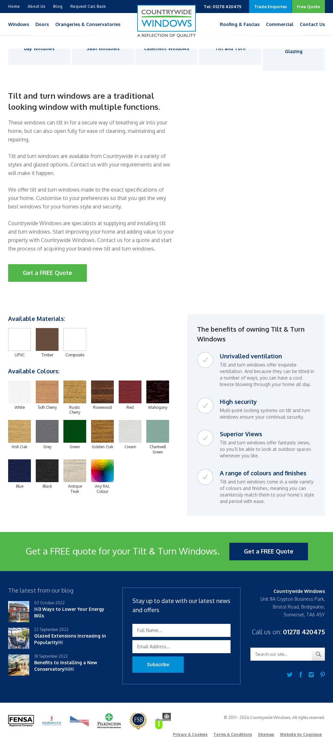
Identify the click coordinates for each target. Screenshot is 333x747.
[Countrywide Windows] (166, 21)
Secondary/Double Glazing (294, 48)
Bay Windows (39, 48)
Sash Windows (103, 48)
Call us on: (288, 631)
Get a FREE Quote (47, 272)
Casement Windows (166, 48)
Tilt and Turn (230, 48)
